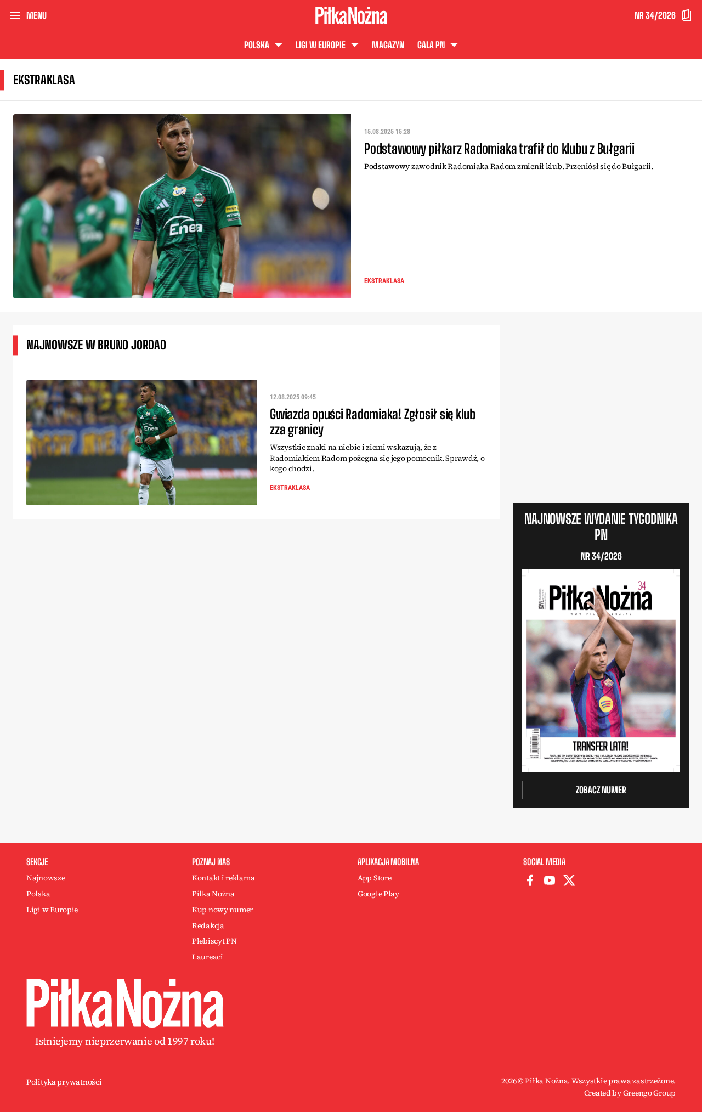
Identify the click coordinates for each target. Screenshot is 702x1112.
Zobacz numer (601, 789)
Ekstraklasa (384, 281)
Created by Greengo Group (630, 1092)
